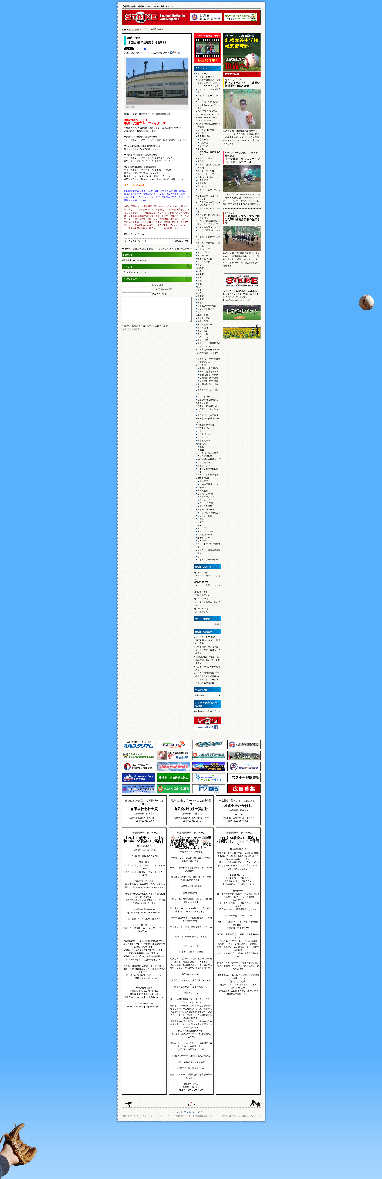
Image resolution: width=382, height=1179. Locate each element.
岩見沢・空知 (203, 318)
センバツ (204, 146)
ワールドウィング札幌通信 (208, 545)
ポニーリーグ (203, 255)
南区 (199, 284)
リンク (200, 556)
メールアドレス (162, 289)
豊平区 (200, 290)
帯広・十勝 (202, 334)
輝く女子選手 (206, 506)
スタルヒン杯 (203, 396)
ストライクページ (205, 531)
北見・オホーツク (205, 337)
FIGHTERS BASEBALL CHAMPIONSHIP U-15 (208, 113)
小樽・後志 (202, 315)
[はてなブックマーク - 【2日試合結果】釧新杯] (146, 53)
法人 (202, 522)
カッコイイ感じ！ (208, 503)
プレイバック (203, 262)
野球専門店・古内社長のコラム (208, 153)
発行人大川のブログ (206, 130)
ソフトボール (203, 434)
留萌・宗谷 (202, 331)
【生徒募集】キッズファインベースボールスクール (242, 160)
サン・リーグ (203, 437)
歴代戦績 (201, 365)
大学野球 (201, 161)
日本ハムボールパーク (207, 177)
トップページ (201, 73)
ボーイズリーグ (204, 252)
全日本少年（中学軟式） (208, 415)
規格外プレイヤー (208, 497)
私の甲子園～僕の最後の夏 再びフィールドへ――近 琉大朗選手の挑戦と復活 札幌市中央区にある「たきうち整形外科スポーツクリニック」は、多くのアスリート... (241, 137)
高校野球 (201, 133)
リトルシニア (203, 249)
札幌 (199, 271)
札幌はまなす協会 (205, 425)
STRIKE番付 (203, 478)
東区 (199, 277)
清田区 (200, 299)
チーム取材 (202, 490)
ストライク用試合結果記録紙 (208, 552)
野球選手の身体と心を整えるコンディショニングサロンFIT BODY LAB (208, 83)
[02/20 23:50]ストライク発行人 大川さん (207, 601)
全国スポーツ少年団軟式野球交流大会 (208, 360)
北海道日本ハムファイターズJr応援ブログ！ (208, 204)
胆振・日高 (202, 321)
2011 (202, 450)
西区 (199, 280)
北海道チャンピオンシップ (208, 410)
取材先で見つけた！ (206, 494)
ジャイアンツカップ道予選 (208, 91)
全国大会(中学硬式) (209, 368)
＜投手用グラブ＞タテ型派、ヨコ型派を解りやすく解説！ (207, 650)
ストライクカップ (205, 77)
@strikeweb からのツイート (207, 711)
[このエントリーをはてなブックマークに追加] (145, 49)
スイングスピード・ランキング (208, 97)
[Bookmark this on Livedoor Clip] (179, 53)
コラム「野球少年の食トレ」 (208, 232)
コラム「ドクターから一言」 (208, 238)
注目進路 (201, 186)
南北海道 (204, 139)
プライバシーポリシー (207, 559)
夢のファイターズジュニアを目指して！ (208, 216)
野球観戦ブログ (204, 462)
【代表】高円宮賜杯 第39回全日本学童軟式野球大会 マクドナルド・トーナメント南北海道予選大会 (207, 678)
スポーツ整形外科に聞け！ (207, 470)
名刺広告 (201, 519)
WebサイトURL (159, 294)
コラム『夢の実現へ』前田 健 (208, 244)
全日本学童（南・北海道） (207, 392)
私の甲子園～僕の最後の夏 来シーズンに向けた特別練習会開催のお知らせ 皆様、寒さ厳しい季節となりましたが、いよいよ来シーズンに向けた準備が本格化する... (241, 259)
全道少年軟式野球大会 (207, 400)
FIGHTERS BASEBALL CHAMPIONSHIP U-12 (208, 119)
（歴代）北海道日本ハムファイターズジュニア (208, 222)
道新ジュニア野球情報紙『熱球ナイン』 (208, 345)
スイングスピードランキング (208, 191)
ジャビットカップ (205, 309)
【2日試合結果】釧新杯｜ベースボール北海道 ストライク (149, 6)
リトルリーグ (203, 431)
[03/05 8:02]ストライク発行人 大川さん (207, 575)
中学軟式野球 (203, 440)
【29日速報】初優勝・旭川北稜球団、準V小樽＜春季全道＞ (208, 660)
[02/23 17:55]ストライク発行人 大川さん (207, 585)
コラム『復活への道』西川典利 (208, 166)
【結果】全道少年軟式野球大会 (207, 668)
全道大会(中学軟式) (209, 371)
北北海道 (204, 142)
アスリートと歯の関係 (207, 475)
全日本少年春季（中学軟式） (208, 420)
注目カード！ (206, 500)
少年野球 (204, 481)
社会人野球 (202, 180)
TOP (124, 29)
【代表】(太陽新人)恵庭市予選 (138, 248)
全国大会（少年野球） (210, 378)
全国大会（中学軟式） (210, 374)
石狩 (199, 312)
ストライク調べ (204, 158)
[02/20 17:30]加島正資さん (201, 610)
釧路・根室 (133, 29)
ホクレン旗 (202, 403)
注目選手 (201, 183)
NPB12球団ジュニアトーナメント (209, 197)
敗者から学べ (203, 537)
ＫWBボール (203, 428)
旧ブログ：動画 (204, 516)
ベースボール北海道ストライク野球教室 (208, 454)
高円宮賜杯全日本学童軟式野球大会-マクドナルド (208, 352)
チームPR (202, 528)
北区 (199, 287)
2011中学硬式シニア (209, 484)
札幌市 (200, 268)
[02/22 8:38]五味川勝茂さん (202, 593)
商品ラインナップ (205, 174)
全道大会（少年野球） (210, 381)
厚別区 (200, 296)
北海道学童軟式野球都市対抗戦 (208, 125)
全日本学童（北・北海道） (207, 385)
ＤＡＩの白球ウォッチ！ (208, 227)
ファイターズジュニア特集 (208, 210)
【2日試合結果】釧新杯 (147, 42)
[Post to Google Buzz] (173, 53)
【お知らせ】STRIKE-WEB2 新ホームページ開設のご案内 (208, 640)
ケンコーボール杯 (205, 171)
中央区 (200, 274)
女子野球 (201, 487)
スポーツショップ (205, 509)
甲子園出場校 (203, 136)
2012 (202, 447)
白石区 (200, 293)
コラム (200, 149)
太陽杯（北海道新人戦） (208, 406)
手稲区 (200, 302)
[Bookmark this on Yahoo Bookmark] (176, 53)
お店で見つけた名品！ (210, 512)
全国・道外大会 (204, 258)
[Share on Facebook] (171, 53)
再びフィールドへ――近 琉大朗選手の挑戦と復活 (243, 84)
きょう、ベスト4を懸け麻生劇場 (174, 248)
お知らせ (201, 265)
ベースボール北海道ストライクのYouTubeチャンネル (208, 105)
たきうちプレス (204, 465)
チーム (203, 525)
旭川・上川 (202, 327)
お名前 (158, 284)
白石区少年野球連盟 (206, 305)
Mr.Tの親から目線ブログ (209, 459)
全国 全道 (201, 541)
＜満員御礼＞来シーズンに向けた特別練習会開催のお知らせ (242, 219)
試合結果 (201, 443)
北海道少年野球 (204, 534)
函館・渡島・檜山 (205, 324)
